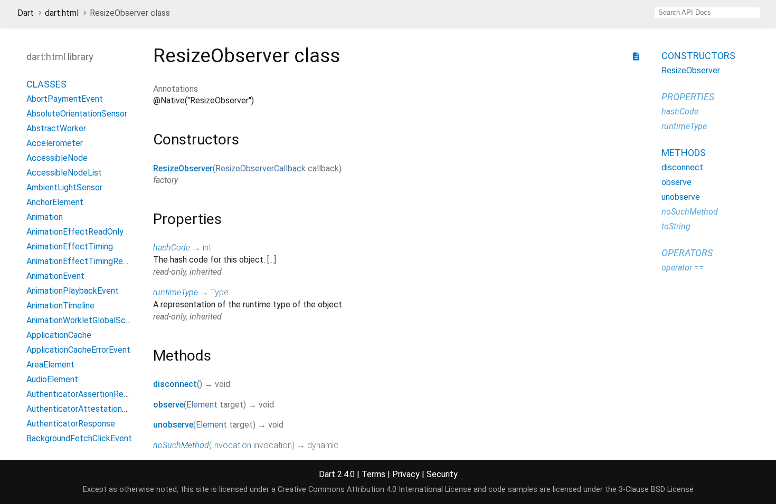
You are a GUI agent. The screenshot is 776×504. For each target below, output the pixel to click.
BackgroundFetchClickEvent (79, 438)
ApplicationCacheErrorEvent (78, 350)
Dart (25, 13)
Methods (683, 152)
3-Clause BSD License (656, 489)
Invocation (231, 445)
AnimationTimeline (60, 306)
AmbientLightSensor (64, 187)
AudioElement (52, 379)
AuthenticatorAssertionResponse (88, 394)
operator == (682, 268)
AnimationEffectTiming (69, 246)
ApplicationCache (58, 335)
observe (168, 405)
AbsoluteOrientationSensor (76, 114)
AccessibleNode (57, 158)
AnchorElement (54, 202)
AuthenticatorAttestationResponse (92, 409)
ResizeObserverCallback (260, 168)
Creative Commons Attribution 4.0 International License (374, 489)
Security (442, 474)
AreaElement (50, 365)
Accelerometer (54, 143)
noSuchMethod (181, 445)
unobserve (173, 425)
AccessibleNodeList (64, 173)
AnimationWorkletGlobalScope (83, 320)
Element (201, 405)
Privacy (406, 474)
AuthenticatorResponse (70, 424)
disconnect (175, 384)
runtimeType (175, 292)
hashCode (171, 248)
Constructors (698, 55)
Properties (687, 96)
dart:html (62, 13)
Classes (46, 84)
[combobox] (707, 12)
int (207, 248)
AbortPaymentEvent (64, 99)
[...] (271, 260)
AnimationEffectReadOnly (75, 232)
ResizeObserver (183, 168)
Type (220, 292)
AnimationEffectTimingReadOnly (87, 261)
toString (675, 226)
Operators (687, 252)
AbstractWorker (56, 128)
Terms (373, 474)
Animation (44, 217)
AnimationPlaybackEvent (72, 291)
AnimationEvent (55, 276)
